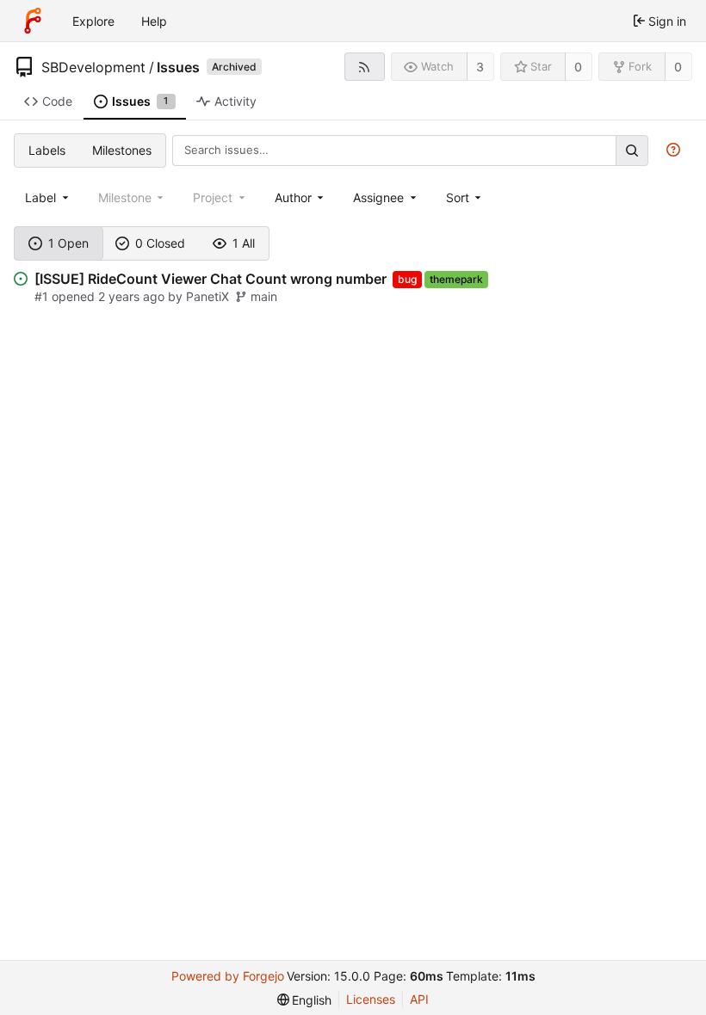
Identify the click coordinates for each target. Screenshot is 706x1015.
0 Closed (160, 243)
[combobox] (48, 197)
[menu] (465, 197)
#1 (43, 296)
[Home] (33, 20)
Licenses (370, 999)
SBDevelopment (93, 67)
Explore (93, 21)
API (419, 999)
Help (154, 21)
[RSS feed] (364, 66)
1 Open (68, 243)
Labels (46, 150)
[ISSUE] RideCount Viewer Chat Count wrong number (210, 278)
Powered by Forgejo (227, 976)
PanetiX (207, 296)
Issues (178, 67)
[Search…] (632, 150)
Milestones (122, 150)
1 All (243, 243)
